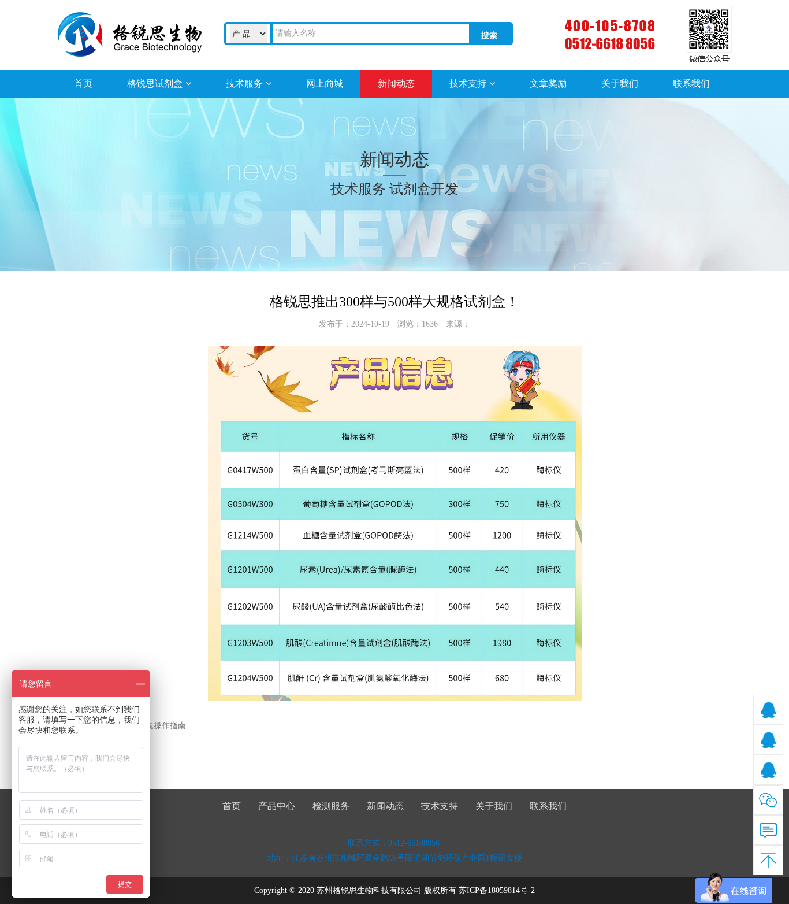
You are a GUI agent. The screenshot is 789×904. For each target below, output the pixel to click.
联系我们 (548, 806)
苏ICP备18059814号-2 (497, 890)
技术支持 (439, 806)
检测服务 (330, 806)
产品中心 (276, 806)
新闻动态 (385, 806)
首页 (231, 806)
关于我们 (493, 806)
